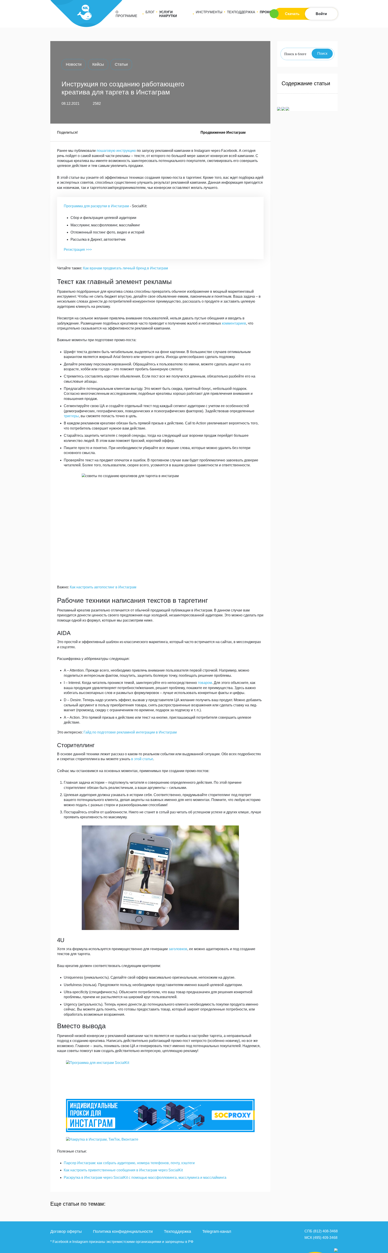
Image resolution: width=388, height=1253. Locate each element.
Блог (150, 12)
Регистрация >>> (78, 249)
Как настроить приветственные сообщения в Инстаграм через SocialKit (123, 1170)
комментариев (234, 323)
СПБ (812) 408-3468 (321, 1231)
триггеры (71, 416)
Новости (74, 64)
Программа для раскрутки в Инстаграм (96, 206)
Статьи (121, 64)
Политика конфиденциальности (123, 1231)
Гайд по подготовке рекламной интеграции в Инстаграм (130, 732)
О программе (126, 14)
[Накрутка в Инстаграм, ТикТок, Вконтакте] (160, 1139)
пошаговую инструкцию (116, 151)
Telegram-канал (216, 1231)
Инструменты (209, 12)
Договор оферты (66, 1231)
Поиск (322, 53)
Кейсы (98, 64)
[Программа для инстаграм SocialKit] (160, 1077)
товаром (205, 683)
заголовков (178, 949)
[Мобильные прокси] (160, 1115)
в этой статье (142, 759)
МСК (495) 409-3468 (320, 1238)
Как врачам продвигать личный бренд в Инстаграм (125, 268)
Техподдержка (241, 12)
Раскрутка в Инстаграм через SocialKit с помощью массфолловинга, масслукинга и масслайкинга (145, 1177)
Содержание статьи (306, 83)
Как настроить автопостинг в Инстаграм (103, 587)
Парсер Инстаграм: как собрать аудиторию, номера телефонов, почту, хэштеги (129, 1163)
